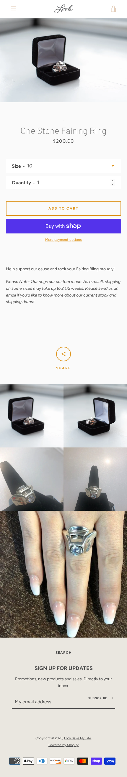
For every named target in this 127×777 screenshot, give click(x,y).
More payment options (63, 240)
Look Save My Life (77, 738)
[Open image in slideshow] (63, 60)
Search (64, 653)
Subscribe (97, 698)
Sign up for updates (64, 668)
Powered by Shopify (63, 745)
